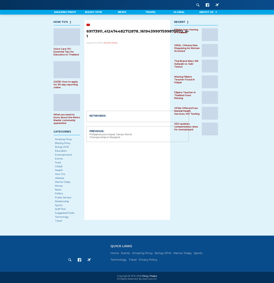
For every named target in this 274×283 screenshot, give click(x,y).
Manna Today (62, 182)
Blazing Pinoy (62, 143)
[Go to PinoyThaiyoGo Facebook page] (217, 5)
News (58, 189)
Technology (62, 217)
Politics (59, 193)
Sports (58, 205)
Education (61, 150)
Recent (179, 22)
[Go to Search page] (198, 5)
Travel (58, 220)
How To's (61, 22)
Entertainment (63, 154)
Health (59, 170)
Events (59, 158)
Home (114, 253)
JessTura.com (149, 278)
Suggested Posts (64, 213)
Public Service (63, 197)
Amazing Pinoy (63, 139)
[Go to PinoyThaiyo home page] (71, 5)
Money (59, 185)
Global (59, 166)
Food (58, 162)
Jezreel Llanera (110, 43)
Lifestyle (59, 178)
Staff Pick (60, 209)
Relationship (62, 201)
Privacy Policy (148, 259)
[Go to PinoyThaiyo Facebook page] (207, 5)
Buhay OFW (62, 147)
